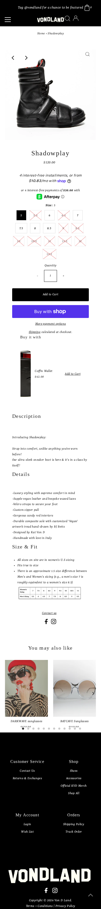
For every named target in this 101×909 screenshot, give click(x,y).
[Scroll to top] (90, 899)
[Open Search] (67, 18)
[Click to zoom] (87, 57)
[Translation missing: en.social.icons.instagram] (53, 623)
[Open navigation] (17, 19)
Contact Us (27, 771)
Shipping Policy (73, 824)
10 (18, 241)
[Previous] (13, 57)
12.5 (49, 254)
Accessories (74, 778)
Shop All (73, 793)
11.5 (64, 241)
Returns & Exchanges (27, 778)
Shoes (74, 771)
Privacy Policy (65, 906)
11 (49, 241)
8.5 (49, 228)
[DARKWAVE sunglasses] (26, 688)
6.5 (64, 215)
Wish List (27, 832)
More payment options (50, 324)
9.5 (77, 228)
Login (27, 824)
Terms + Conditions (40, 906)
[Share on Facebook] (46, 623)
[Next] (26, 57)
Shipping (35, 332)
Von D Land (62, 900)
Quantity (51, 265)
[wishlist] (81, 21)
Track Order (74, 832)
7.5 (21, 228)
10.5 (34, 241)
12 (80, 241)
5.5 (35, 215)
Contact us (49, 613)
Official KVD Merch (73, 786)
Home (41, 33)
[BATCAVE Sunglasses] (74, 688)
